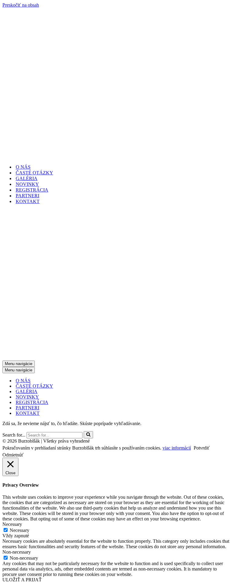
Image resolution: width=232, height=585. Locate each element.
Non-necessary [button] (16, 552)
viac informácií (177, 447)
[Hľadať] (88, 434)
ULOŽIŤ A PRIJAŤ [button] (22, 579)
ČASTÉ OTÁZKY (34, 172)
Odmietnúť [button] (13, 454)
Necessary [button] (12, 524)
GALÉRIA (26, 178)
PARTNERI (27, 195)
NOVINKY (27, 184)
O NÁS (23, 167)
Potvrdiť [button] (202, 447)
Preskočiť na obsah (20, 5)
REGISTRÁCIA (32, 189)
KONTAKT (28, 201)
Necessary (19, 530)
